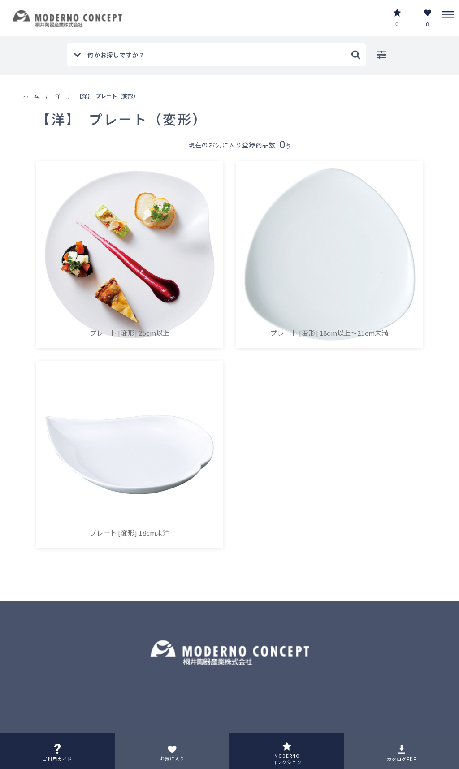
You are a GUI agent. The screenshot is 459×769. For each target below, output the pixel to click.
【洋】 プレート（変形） (108, 95)
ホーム (31, 95)
